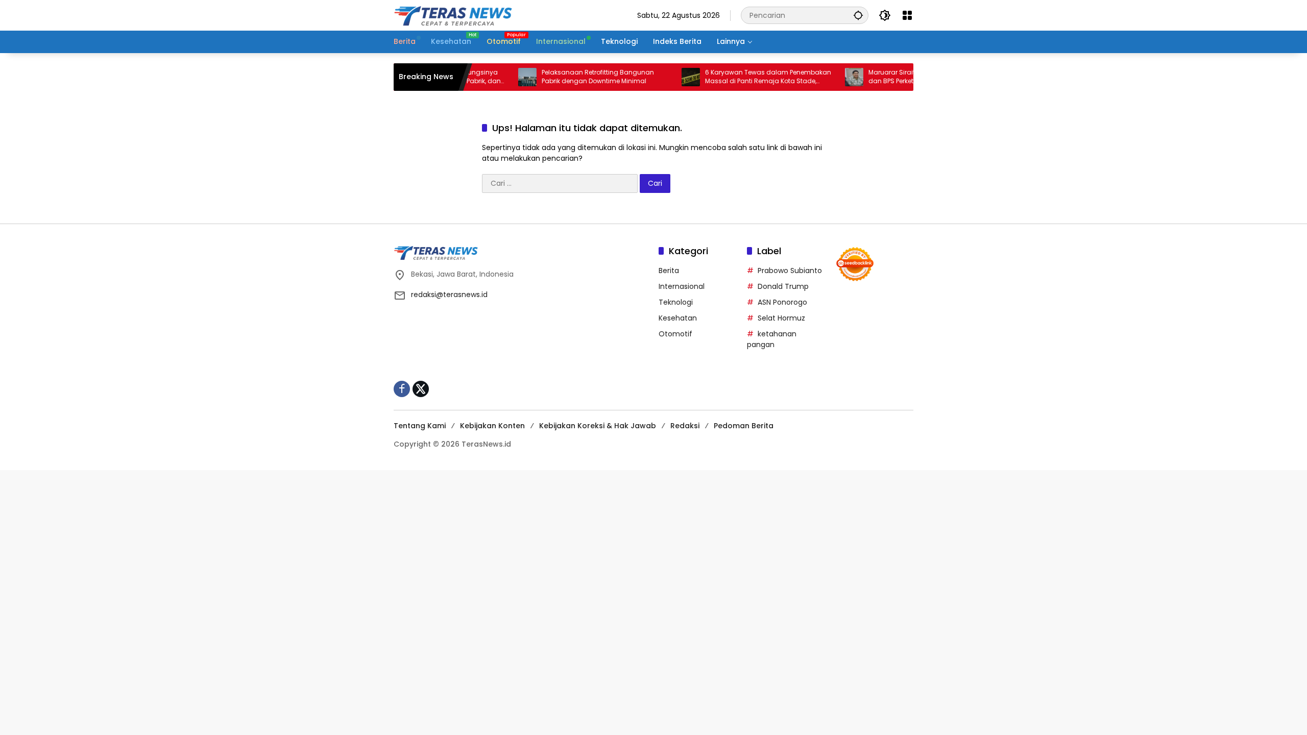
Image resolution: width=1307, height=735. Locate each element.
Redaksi (684, 426)
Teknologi (676, 302)
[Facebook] (402, 389)
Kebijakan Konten (492, 426)
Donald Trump (783, 286)
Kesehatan (678, 318)
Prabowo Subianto (790, 270)
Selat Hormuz (781, 318)
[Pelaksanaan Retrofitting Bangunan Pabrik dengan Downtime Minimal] (509, 77)
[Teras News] (485, 15)
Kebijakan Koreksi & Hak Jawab (597, 426)
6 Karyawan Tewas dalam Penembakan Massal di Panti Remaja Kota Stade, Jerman (750, 77)
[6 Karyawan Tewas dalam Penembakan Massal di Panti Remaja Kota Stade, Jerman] (672, 77)
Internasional (682, 286)
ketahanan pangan (771, 339)
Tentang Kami (420, 426)
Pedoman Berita (743, 426)
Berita (669, 270)
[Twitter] (421, 389)
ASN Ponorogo (782, 302)
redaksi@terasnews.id (449, 294)
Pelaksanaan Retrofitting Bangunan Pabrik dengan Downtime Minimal (579, 76)
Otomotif (675, 334)
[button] (858, 15)
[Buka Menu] (907, 15)
